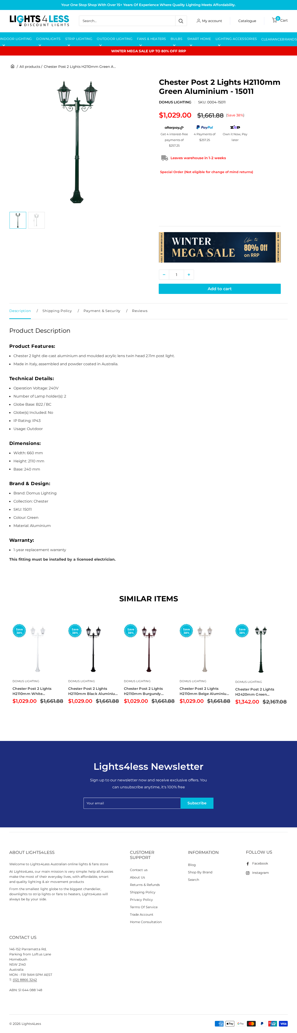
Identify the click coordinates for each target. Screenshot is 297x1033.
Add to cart (220, 288)
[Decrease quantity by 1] (164, 275)
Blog (192, 865)
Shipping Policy (57, 311)
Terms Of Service (144, 907)
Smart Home (199, 39)
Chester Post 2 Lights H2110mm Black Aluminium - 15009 (93, 691)
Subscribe (197, 803)
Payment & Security (102, 311)
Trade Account (141, 914)
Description (20, 311)
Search (193, 880)
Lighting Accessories (236, 39)
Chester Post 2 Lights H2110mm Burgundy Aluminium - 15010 (143, 691)
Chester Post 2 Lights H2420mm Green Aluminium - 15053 (254, 692)
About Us (137, 877)
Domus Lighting (175, 102)
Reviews (139, 311)
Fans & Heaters (151, 39)
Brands (289, 39)
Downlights (48, 39)
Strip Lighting (78, 39)
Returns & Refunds (145, 885)
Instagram (260, 873)
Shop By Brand (200, 872)
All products (29, 66)
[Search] (181, 21)
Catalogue (247, 21)
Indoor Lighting (16, 39)
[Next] (288, 674)
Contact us (139, 870)
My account (212, 21)
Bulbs (176, 39)
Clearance (271, 39)
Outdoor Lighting (114, 39)
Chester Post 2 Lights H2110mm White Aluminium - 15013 (32, 691)
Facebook (260, 863)
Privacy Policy (141, 900)
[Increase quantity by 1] (189, 275)
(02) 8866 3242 (25, 980)
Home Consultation (146, 922)
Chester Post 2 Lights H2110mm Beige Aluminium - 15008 (205, 691)
